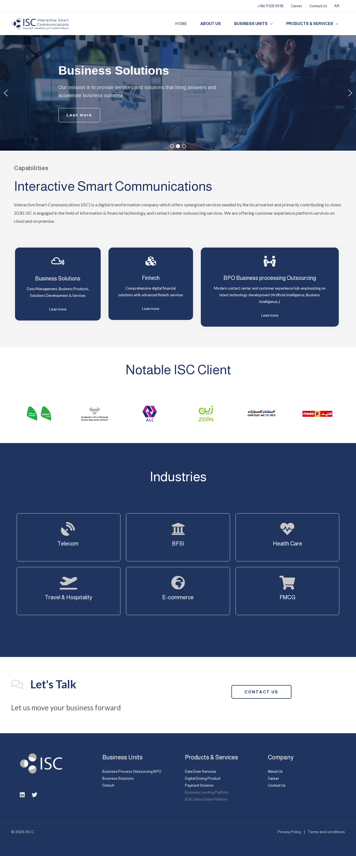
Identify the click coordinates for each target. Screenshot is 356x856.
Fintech (108, 785)
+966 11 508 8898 (271, 6)
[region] (178, 93)
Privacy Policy (289, 832)
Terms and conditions (326, 832)
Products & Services (309, 23)
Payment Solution (199, 785)
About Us (210, 23)
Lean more (57, 309)
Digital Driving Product (203, 778)
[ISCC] (40, 23)
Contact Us (318, 6)
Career (296, 6)
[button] (270, 23)
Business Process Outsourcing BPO (131, 771)
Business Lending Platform (206, 792)
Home (181, 23)
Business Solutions (57, 278)
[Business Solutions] (58, 261)
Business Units (251, 23)
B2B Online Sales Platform (206, 799)
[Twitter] (34, 795)
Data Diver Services (200, 771)
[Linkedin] (22, 795)
